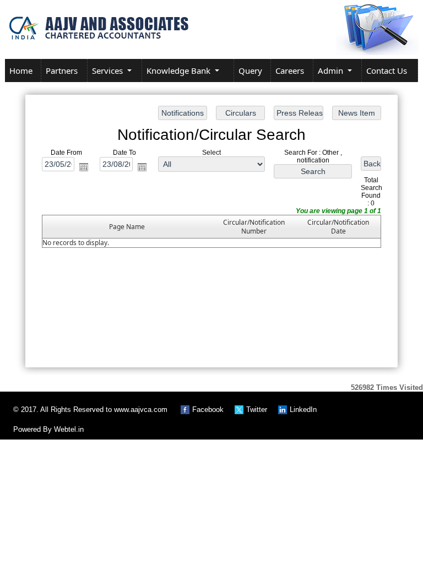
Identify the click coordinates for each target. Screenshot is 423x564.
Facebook (208, 409)
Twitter (256, 409)
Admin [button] (331, 70)
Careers (289, 70)
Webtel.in (69, 429)
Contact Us (386, 70)
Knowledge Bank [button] (180, 70)
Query (250, 70)
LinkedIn (303, 409)
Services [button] (108, 70)
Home (20, 70)
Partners (62, 70)
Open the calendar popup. (84, 167)
